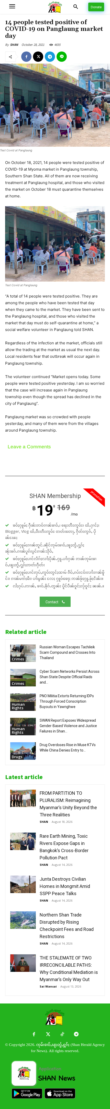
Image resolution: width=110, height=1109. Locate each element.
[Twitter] (48, 1034)
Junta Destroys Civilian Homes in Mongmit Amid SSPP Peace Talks (65, 886)
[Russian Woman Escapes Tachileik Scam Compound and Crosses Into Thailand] (23, 653)
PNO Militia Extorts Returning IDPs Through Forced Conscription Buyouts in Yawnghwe (67, 701)
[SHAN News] (55, 7)
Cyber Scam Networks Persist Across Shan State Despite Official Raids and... (70, 676)
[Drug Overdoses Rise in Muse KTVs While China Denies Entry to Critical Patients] (23, 751)
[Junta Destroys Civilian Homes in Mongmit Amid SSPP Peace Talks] (23, 884)
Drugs (17, 756)
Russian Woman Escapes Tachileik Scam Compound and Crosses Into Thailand (67, 652)
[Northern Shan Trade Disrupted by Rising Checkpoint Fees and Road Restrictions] (23, 920)
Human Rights (18, 706)
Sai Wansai (48, 986)
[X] (38, 56)
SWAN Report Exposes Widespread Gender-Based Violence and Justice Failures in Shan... (68, 725)
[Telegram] (50, 56)
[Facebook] (26, 56)
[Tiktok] (62, 1034)
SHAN (14, 44)
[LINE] (62, 56)
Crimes (18, 659)
